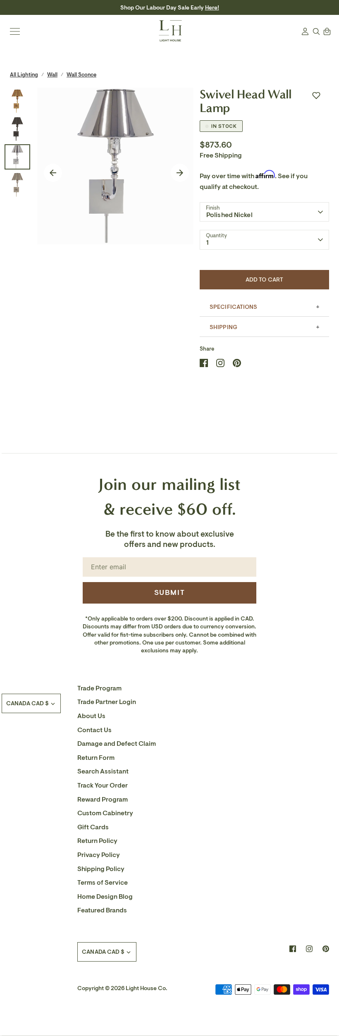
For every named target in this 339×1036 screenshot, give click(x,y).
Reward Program (102, 799)
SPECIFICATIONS (233, 307)
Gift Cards (93, 827)
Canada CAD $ (27, 703)
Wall (52, 74)
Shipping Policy (100, 869)
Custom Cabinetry (105, 813)
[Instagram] (309, 949)
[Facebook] (292, 949)
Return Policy (97, 840)
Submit (169, 592)
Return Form (96, 757)
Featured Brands (102, 910)
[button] (316, 95)
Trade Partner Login (106, 702)
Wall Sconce (81, 74)
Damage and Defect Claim (116, 743)
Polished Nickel (229, 215)
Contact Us (94, 730)
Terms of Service (102, 882)
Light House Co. (146, 988)
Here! (212, 8)
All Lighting (24, 74)
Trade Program (99, 688)
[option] (115, 166)
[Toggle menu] (15, 31)
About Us (91, 716)
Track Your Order (102, 785)
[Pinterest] (326, 949)
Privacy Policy (98, 854)
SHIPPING (223, 327)
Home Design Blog (105, 896)
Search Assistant (103, 771)
